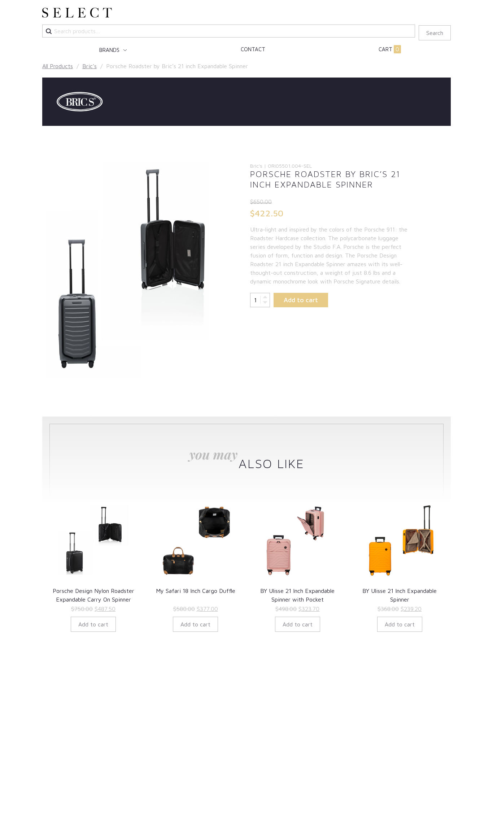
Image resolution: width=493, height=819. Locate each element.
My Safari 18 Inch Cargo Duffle (195, 590)
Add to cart (301, 300)
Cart (389, 49)
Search (434, 33)
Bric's (89, 66)
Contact (253, 49)
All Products (57, 66)
